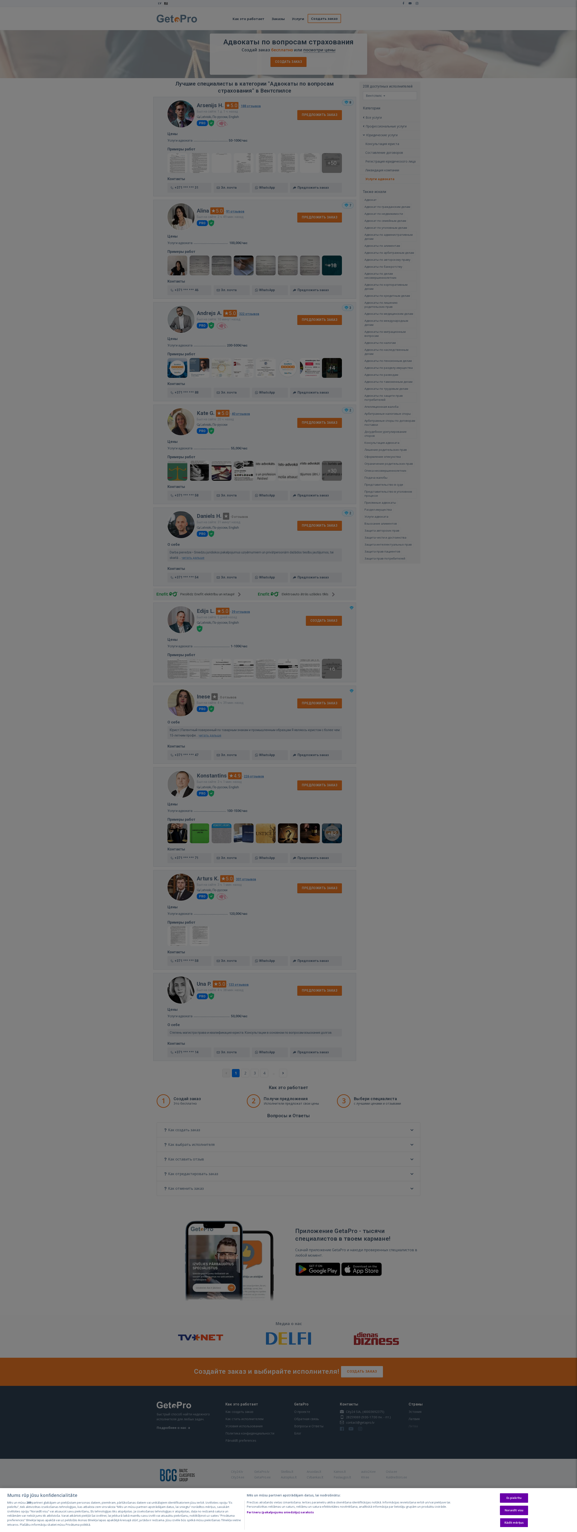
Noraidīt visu (514, 1510)
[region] (288, 1510)
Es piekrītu (514, 1498)
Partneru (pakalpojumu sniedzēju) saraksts (280, 1512)
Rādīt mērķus (514, 1523)
